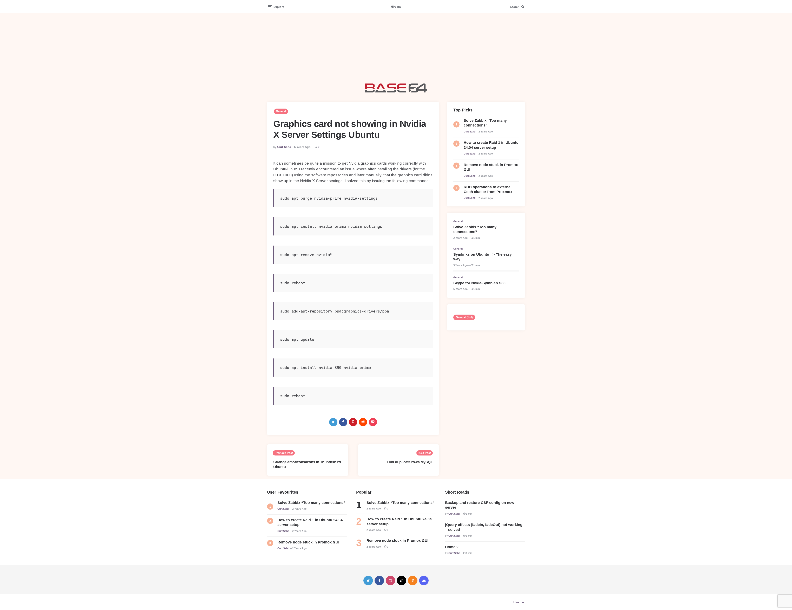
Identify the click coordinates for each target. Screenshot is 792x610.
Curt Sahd (284, 147)
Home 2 (451, 547)
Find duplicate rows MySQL (410, 462)
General (281, 111)
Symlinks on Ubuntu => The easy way (482, 256)
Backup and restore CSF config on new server (479, 505)
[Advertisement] (396, 48)
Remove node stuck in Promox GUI (491, 167)
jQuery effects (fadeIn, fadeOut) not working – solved (483, 527)
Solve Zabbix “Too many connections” (485, 122)
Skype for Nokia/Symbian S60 (479, 283)
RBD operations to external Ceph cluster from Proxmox (488, 189)
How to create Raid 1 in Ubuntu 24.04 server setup (491, 144)
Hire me (396, 6)
